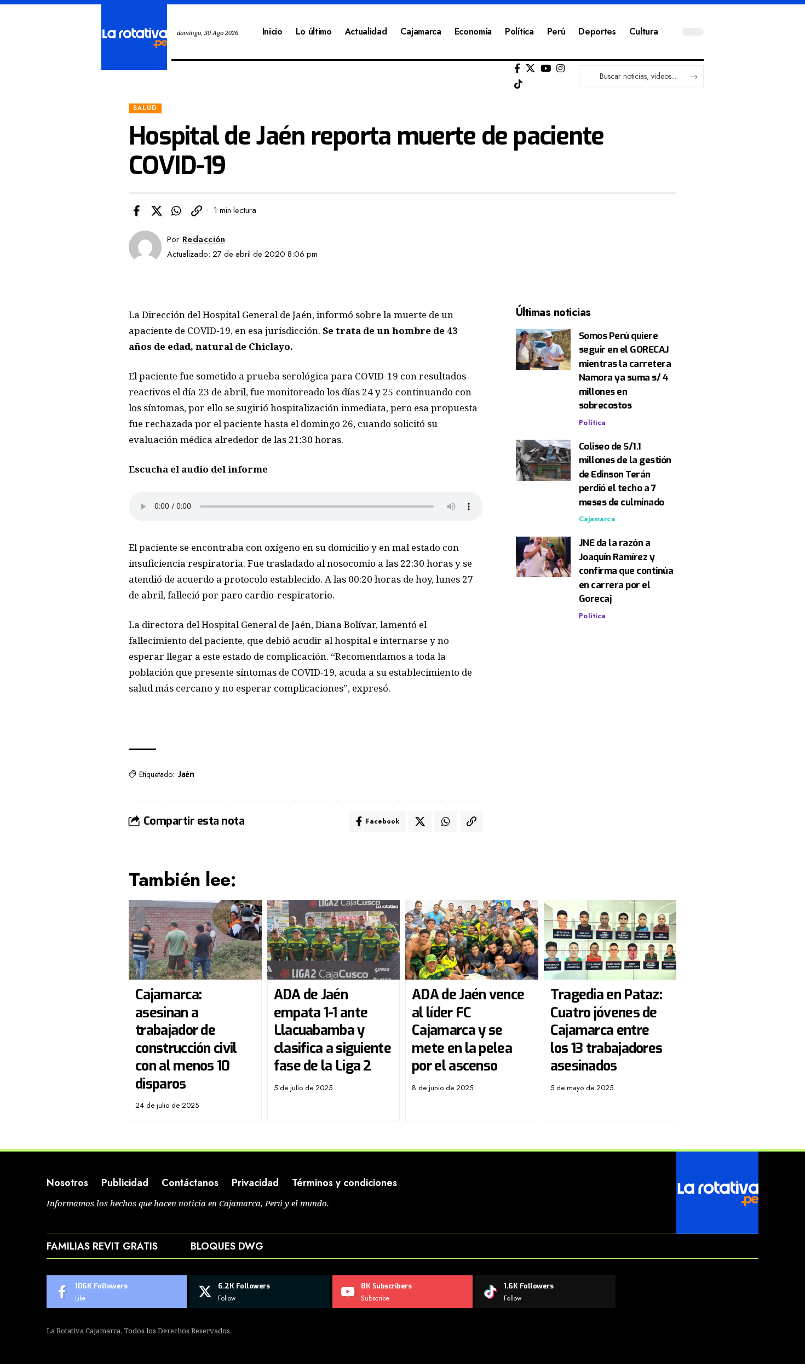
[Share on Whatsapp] (176, 211)
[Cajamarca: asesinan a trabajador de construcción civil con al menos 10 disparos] (195, 940)
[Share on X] (156, 211)
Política (592, 422)
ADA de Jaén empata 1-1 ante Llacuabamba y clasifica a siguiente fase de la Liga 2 (332, 1030)
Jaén (186, 774)
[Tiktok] (518, 85)
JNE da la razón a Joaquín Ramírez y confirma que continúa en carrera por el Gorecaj (626, 571)
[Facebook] (517, 69)
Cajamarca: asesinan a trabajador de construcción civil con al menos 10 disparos (186, 1039)
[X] (530, 69)
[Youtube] (402, 1291)
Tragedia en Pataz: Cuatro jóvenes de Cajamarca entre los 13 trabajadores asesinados (606, 1030)
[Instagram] (560, 69)
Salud (145, 107)
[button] (196, 211)
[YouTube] (546, 69)
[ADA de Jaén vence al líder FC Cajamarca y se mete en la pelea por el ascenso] (471, 940)
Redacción (204, 239)
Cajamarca (597, 519)
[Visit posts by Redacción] (145, 247)
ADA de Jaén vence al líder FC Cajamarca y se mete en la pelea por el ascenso (468, 1030)
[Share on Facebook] (136, 211)
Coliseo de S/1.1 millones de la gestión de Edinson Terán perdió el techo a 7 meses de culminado (625, 474)
